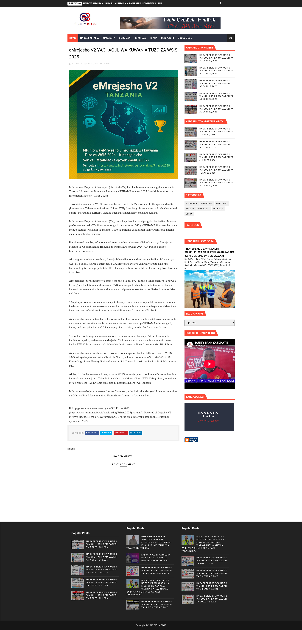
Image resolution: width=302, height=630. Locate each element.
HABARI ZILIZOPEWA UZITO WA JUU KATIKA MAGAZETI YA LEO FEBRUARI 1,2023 (156, 570)
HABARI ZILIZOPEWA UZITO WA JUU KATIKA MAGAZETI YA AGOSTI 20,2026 (216, 58)
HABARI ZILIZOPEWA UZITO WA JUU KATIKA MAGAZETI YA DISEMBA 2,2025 (211, 586)
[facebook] (220, 3)
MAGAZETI (167, 38)
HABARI (106, 64)
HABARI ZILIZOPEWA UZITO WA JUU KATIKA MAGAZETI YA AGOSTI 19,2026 (216, 83)
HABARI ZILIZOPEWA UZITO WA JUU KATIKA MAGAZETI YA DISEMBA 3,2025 (211, 573)
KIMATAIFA (109, 38)
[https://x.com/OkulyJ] (226, 3)
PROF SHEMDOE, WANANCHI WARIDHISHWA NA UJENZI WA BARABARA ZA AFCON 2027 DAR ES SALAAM (210, 252)
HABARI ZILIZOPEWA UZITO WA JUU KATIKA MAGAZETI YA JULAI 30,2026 (216, 132)
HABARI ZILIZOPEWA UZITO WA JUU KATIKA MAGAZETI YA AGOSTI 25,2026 (216, 96)
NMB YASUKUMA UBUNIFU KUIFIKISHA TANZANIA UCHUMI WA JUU (122, 3)
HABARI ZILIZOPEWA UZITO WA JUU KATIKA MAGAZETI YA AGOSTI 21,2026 (216, 71)
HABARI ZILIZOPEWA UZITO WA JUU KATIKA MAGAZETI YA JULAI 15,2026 (211, 599)
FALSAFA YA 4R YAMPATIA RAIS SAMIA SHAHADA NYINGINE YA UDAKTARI (156, 558)
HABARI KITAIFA (89, 38)
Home (72, 38)
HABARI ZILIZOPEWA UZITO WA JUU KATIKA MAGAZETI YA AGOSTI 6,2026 (216, 144)
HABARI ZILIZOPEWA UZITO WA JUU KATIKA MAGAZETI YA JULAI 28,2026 (216, 170)
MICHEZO (141, 38)
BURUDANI (125, 38)
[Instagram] (231, 3)
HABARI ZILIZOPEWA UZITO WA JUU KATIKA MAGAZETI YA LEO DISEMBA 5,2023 (156, 604)
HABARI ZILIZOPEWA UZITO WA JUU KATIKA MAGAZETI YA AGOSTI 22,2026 (216, 109)
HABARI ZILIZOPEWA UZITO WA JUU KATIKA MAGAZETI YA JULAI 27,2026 (216, 157)
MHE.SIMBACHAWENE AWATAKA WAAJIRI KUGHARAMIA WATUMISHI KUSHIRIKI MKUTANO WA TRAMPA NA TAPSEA (148, 542)
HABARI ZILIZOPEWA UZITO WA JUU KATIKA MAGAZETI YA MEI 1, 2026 (211, 560)
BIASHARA (191, 203)
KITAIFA (190, 209)
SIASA (153, 38)
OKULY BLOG (185, 38)
